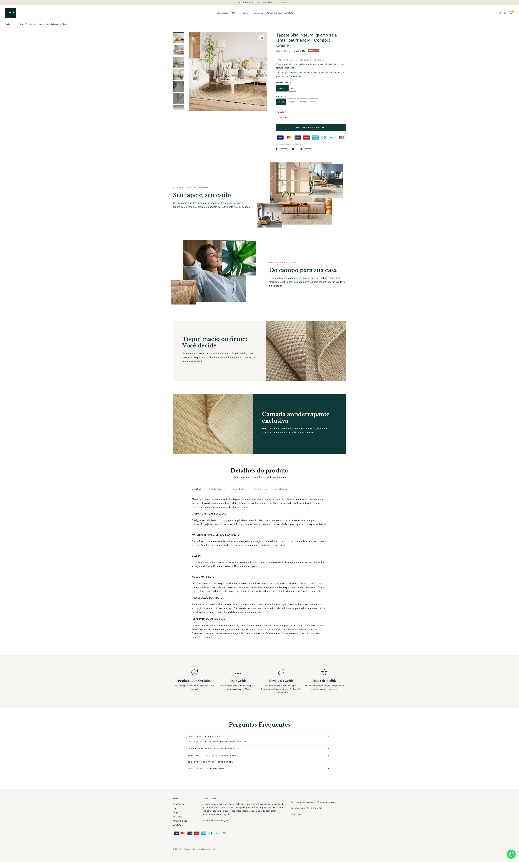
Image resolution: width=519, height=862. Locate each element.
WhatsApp (290, 13)
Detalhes (196, 489)
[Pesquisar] (500, 13)
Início (7, 24)
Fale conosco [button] (297, 814)
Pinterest (308, 149)
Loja (14, 24)
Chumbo (302, 102)
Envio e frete (260, 489)
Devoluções (281, 489)
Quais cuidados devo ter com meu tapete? (213, 749)
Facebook (284, 149)
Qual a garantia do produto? (206, 769)
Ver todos (258, 13)
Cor (234, 13)
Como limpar (239, 489)
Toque (245, 13)
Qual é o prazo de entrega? (204, 737)
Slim (292, 88)
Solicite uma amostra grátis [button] (215, 820)
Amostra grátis (274, 13)
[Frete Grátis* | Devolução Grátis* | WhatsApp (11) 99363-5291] (259, 2)
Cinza (291, 102)
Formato (280, 112)
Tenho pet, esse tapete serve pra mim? (211, 762)
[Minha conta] (505, 13)
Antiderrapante (217, 489)
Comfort (282, 88)
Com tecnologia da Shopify (204, 849)
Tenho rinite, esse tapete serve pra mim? (213, 755)
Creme (281, 102)
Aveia (21, 24)
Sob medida (222, 13)
